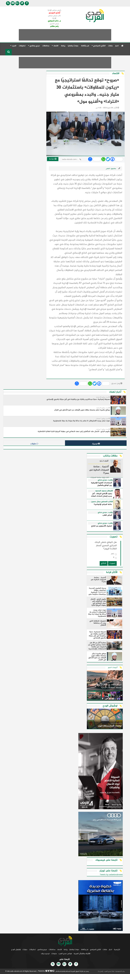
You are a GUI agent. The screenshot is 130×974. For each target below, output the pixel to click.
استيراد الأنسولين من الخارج (101, 526)
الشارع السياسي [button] (99, 45)
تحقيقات (22, 45)
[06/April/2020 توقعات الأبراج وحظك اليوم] (105, 719)
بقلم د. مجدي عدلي (105, 480)
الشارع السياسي (95, 949)
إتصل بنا (100, 971)
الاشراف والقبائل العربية (82, 953)
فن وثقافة (85, 45)
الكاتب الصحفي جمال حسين (102, 501)
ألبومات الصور (112, 667)
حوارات (24, 949)
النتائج (103, 563)
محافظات (45, 45)
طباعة (52, 159)
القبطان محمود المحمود (104, 491)
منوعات (54, 953)
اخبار (117, 45)
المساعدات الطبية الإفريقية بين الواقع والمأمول (101, 484)
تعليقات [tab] (33, 444)
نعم (112, 554)
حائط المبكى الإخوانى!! (103, 504)
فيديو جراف (45, 953)
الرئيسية (117, 949)
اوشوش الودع (16, 949)
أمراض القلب (107, 515)
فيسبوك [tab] (95, 444)
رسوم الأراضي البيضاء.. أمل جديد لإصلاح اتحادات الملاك (101, 495)
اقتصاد (59, 949)
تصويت (112, 563)
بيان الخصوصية (120, 971)
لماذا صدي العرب (109, 971)
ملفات (110, 45)
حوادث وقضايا (73, 45)
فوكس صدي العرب (65, 953)
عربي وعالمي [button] (34, 45)
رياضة (63, 45)
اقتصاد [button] (55, 45)
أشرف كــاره (104, 461)
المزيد (13, 45)
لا (113, 558)
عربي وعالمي (42, 949)
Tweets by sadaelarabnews (111, 874)
